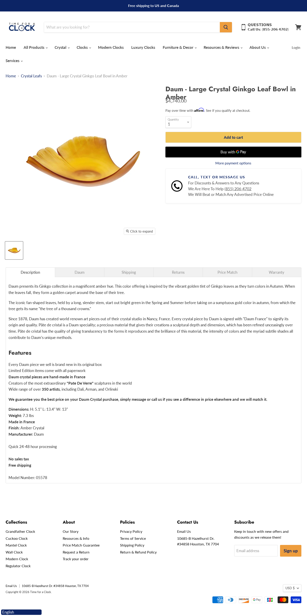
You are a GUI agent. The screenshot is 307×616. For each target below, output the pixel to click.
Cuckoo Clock (17, 538)
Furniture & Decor (178, 47)
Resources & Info (76, 538)
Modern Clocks (111, 47)
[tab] (30, 272)
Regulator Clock (18, 566)
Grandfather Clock (20, 531)
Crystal (61, 47)
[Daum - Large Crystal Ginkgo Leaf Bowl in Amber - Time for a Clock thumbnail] (14, 250)
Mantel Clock (16, 545)
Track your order (76, 559)
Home (11, 47)
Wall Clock (14, 552)
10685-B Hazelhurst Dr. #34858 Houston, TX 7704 (55, 586)
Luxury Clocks (143, 47)
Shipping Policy (132, 545)
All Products (34, 47)
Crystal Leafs (31, 76)
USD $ (290, 588)
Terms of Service (133, 538)
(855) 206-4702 (238, 188)
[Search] (226, 27)
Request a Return (76, 552)
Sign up (291, 550)
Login (296, 47)
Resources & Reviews (222, 47)
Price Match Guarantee (81, 545)
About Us (258, 47)
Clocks (83, 47)
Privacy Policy (131, 531)
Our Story (70, 531)
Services (13, 60)
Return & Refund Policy (138, 552)
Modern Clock (17, 559)
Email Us (184, 531)
